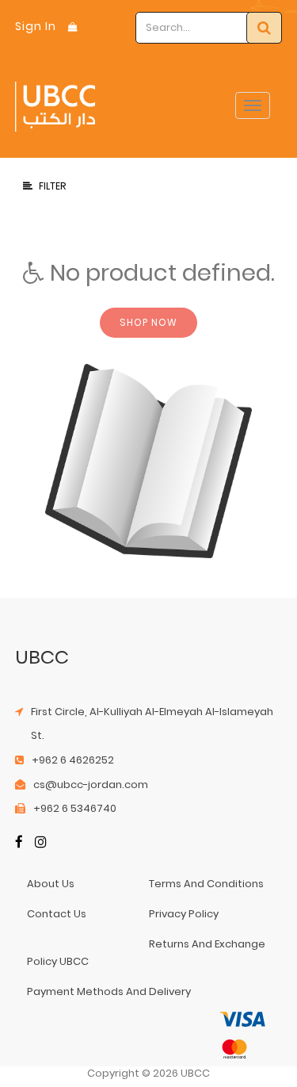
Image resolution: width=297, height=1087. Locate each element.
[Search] (264, 28)
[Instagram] (41, 843)
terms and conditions (206, 883)
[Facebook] (19, 843)
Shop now (148, 322)
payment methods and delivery (109, 991)
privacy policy (184, 913)
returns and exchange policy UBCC (146, 952)
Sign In (35, 26)
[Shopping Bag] (73, 26)
